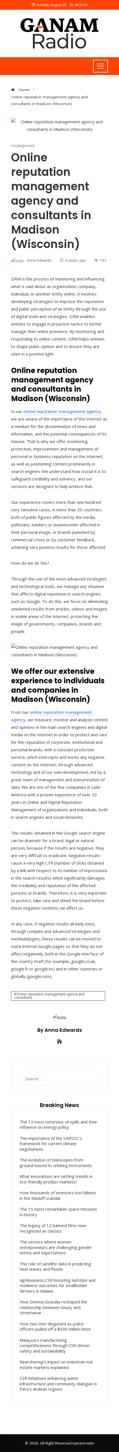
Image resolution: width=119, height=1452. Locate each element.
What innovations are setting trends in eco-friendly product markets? (56, 1179)
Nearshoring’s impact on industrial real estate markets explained (56, 1364)
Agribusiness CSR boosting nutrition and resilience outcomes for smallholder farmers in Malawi (57, 1285)
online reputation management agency (61, 411)
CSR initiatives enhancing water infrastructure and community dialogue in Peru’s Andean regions (58, 1383)
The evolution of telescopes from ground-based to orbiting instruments (56, 1162)
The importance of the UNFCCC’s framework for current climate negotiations (51, 1143)
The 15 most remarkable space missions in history (58, 1211)
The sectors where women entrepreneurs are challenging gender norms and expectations (56, 1247)
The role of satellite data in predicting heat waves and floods (55, 1266)
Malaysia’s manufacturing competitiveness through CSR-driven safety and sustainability (55, 1345)
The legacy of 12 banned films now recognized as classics (53, 1228)
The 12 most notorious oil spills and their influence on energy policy (58, 1124)
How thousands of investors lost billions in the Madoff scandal (58, 1195)
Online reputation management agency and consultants (49, 996)
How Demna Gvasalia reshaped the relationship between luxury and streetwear (53, 1307)
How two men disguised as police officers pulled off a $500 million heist (55, 1326)
